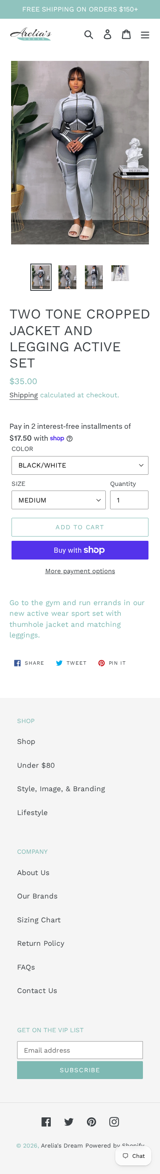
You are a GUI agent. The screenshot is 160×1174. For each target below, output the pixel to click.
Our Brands (37, 896)
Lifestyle (32, 812)
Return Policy (40, 943)
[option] (41, 277)
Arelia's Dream (62, 1145)
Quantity (123, 484)
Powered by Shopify (114, 1145)
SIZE (19, 484)
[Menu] (145, 34)
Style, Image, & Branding (61, 788)
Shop (26, 741)
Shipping (23, 395)
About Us (33, 872)
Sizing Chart (39, 920)
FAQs (26, 967)
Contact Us (37, 990)
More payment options (80, 571)
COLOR (22, 449)
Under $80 (36, 765)
